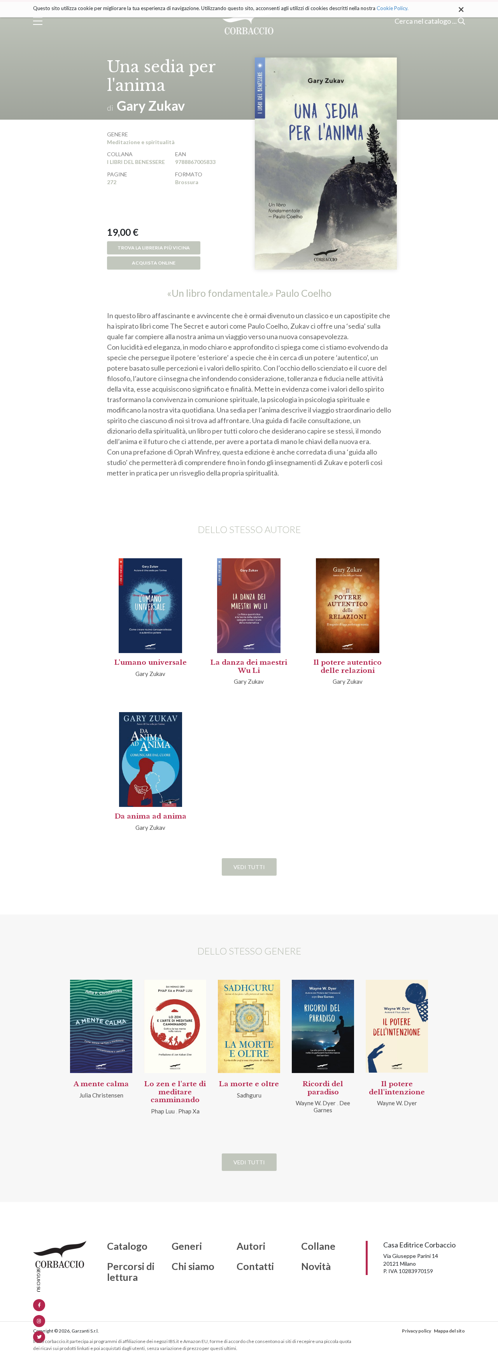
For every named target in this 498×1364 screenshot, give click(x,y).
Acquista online (153, 263)
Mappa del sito (449, 1331)
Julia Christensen (101, 1095)
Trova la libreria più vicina (153, 248)
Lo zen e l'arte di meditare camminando (175, 1092)
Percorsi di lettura (130, 1271)
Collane (318, 1246)
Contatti (255, 1266)
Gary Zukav (151, 105)
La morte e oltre (249, 1084)
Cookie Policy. (393, 8)
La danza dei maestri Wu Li (248, 666)
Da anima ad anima (150, 816)
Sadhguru (249, 1095)
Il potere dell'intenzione (397, 1088)
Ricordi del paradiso (323, 1088)
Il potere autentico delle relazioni (348, 666)
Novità (316, 1266)
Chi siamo (193, 1266)
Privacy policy (416, 1331)
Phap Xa (189, 1111)
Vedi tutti (249, 867)
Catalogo (127, 1246)
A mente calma (101, 1084)
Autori (251, 1246)
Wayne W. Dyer (316, 1102)
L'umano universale (150, 662)
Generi (187, 1246)
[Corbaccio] (249, 21)
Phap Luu (163, 1111)
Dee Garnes (332, 1106)
